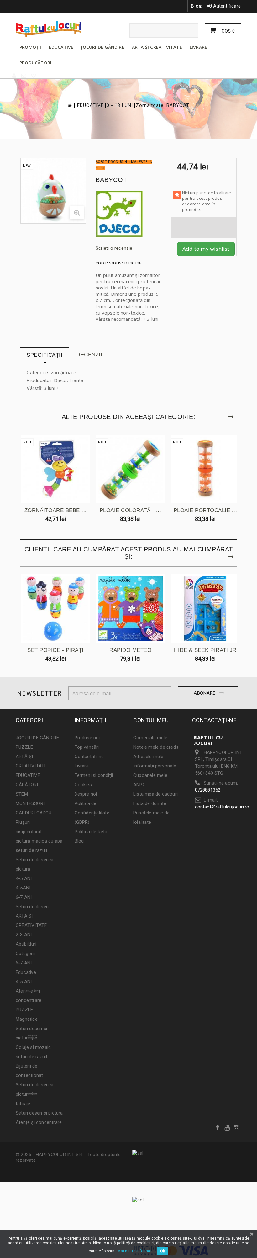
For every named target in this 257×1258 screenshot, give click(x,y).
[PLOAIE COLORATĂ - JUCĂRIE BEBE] (130, 469)
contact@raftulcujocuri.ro (222, 807)
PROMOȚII (30, 47)
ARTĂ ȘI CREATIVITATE (157, 47)
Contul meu (151, 720)
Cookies (83, 785)
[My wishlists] (33, 75)
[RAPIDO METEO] (130, 608)
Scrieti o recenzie (114, 248)
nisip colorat (29, 831)
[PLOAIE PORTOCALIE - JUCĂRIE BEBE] (205, 469)
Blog (196, 6)
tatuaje (23, 1103)
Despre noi (86, 794)
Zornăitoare (150, 105)
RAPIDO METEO (130, 650)
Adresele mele (148, 756)
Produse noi (87, 738)
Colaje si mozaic (33, 1047)
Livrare (82, 766)
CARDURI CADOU (34, 813)
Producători (35, 63)
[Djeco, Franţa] (128, 215)
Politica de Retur (92, 831)
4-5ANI (23, 888)
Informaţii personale (154, 766)
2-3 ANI (24, 935)
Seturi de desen (32, 906)
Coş (227, 31)
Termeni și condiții (94, 775)
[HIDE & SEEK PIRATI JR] (205, 608)
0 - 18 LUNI (120, 105)
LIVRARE (198, 47)
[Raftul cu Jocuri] (50, 29)
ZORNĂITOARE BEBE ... (55, 510)
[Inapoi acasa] (69, 105)
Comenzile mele (150, 738)
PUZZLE (24, 747)
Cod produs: (109, 263)
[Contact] (24, 75)
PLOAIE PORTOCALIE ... (205, 510)
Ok (162, 1251)
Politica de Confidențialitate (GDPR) (92, 813)
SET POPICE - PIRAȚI (55, 650)
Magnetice (27, 1019)
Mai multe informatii (136, 1251)
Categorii (25, 953)
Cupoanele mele (150, 775)
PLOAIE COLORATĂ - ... (130, 510)
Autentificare (227, 6)
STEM (22, 794)
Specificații (44, 355)
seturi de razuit (31, 850)
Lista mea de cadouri (155, 794)
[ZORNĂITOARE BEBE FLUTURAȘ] (55, 469)
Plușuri (23, 822)
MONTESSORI (30, 803)
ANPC (139, 785)
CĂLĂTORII (27, 785)
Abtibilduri (26, 944)
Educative (26, 972)
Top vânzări (87, 747)
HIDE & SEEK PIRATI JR (205, 650)
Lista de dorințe (149, 803)
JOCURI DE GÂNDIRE (102, 47)
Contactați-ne (89, 756)
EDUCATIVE (61, 47)
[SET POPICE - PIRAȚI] (55, 608)
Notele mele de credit (155, 747)
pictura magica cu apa (39, 841)
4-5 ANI (24, 878)
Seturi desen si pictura (39, 1113)
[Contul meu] (14, 75)
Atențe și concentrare (39, 1122)
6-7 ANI (24, 897)
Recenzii (89, 355)
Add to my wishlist (205, 248)
